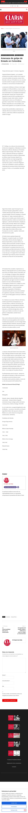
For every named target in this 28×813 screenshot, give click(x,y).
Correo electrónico (6, 680)
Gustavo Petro (13, 616)
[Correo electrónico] (18, 487)
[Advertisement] (14, 131)
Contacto (14, 766)
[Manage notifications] (25, 810)
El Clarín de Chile (5, 64)
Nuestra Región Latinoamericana (12, 28)
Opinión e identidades (19, 55)
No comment (21, 64)
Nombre (4, 675)
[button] (24, 1)
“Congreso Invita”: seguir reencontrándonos (11, 2)
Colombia (8, 616)
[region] (14, 801)
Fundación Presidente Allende (14, 759)
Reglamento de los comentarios (14, 763)
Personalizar (14, 806)
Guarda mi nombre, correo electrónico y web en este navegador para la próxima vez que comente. (12, 694)
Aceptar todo (14, 803)
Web (3, 686)
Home (2, 28)
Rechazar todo (14, 810)
